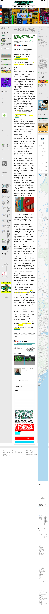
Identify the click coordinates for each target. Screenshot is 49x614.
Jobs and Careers (41, 588)
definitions (30, 343)
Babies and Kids (41, 548)
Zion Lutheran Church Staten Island (9, 221)
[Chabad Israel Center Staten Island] (4, 186)
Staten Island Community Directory (8, 36)
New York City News (42, 610)
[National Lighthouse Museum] (4, 168)
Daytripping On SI (41, 568)
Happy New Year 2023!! (18, 348)
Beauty (40, 552)
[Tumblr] (22, 45)
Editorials (40, 572)
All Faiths (8, 251)
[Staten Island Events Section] (6, 56)
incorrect (15, 344)
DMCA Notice (29, 452)
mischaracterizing (29, 344)
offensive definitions (27, 345)
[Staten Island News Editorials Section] (6, 61)
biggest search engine (20, 343)
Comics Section (41, 561)
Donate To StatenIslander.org (45, 97)
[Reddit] (15, 45)
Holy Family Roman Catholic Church (8, 191)
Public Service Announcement (41, 110)
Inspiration (40, 585)
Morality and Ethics (41, 607)
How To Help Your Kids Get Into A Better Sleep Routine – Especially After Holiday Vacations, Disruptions (30, 349)
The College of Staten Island (8, 277)
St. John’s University (8, 273)
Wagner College (8, 267)
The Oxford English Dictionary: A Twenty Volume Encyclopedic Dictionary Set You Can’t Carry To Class (46, 520)
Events (40, 577)
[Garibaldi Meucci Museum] (4, 145)
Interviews (40, 586)
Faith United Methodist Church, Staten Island (8, 216)
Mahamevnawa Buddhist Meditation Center (9, 202)
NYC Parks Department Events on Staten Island (8, 114)
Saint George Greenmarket (9, 103)
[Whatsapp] (1, 20)
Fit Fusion (40, 580)
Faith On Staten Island (18, 41)
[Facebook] (14, 45)
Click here (21, 64)
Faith (7, 187)
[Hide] (0, 23)
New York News (41, 611)
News (10, 136)
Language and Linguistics (42, 591)
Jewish (25, 344)
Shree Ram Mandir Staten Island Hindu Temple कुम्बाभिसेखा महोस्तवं (9, 209)
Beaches (40, 551)
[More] (23, 45)
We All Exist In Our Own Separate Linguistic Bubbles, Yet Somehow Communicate (45, 510)
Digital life (40, 569)
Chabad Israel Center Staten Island (9, 185)
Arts (39, 546)
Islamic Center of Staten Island (9, 247)
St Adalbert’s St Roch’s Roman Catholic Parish (9, 241)
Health (40, 582)
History (40, 583)
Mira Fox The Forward (25, 40)
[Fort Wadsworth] (4, 163)
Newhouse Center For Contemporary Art (9, 155)
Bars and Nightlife (41, 550)
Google (33, 343)
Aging (40, 543)
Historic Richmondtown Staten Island (9, 94)
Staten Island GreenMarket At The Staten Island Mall (9, 108)
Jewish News (25, 41)
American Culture (41, 544)
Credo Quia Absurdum (42, 565)
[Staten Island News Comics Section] (6, 64)
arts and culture (41, 547)
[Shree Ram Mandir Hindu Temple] (4, 207)
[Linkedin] (1, 12)
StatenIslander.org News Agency (10, 451)
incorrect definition (20, 344)
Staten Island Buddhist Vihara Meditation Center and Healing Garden (8, 233)
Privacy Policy (29, 451)
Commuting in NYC (41, 564)
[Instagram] (18, 45)
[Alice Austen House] (4, 159)
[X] (1, 8)
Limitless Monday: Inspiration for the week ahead (43, 599)
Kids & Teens (41, 590)
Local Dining (41, 600)
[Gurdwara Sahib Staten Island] (4, 196)
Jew (23, 344)
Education (40, 573)
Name (16, 400)
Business (40, 557)
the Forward (17, 328)
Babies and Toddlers (41, 549)
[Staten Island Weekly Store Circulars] (6, 71)
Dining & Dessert (41, 570)
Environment (40, 575)
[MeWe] (1, 16)
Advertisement (6, 87)
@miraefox (20, 325)
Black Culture (41, 554)
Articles (40, 545)
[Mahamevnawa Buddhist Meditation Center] (4, 202)
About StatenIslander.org (9, 456)
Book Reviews (41, 555)
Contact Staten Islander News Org (34, 454)
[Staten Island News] (6, 54)
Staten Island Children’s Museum (8, 120)
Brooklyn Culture (41, 556)
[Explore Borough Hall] (3, 40)
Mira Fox (18, 56)
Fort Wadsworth (8, 162)
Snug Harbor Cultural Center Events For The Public (9, 126)
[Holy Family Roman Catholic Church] (4, 191)
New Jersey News (41, 609)
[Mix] (1, 18)
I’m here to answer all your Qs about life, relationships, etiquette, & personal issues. (46, 490)
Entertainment (41, 574)
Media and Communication (42, 606)
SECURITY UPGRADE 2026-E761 (18, 431)
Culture (8, 105)
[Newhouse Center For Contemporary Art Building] (4, 155)
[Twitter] (20, 45)
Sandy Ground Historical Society (9, 176)
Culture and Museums (42, 567)
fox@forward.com (26, 323)
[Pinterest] (17, 45)
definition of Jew (26, 343)
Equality (40, 576)
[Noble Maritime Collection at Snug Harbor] (4, 151)
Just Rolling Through (42, 589)
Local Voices (40, 601)
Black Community (41, 553)
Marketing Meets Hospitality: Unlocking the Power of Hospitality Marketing (43, 604)
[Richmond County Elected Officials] (3, 44)
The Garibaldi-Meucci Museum (8, 146)
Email (16, 403)
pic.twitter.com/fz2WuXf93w (20, 114)
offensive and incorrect (20, 345)
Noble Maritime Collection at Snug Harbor (8, 151)
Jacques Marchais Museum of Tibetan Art (8, 172)
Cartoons (40, 558)
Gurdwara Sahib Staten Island (8, 196)
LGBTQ (40, 597)
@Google (19, 110)
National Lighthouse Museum (8, 168)
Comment (16, 390)
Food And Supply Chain (42, 581)
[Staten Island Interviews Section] (6, 59)
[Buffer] (19, 45)
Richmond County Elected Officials (8, 44)
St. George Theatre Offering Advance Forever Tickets (8, 133)
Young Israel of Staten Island (8, 226)
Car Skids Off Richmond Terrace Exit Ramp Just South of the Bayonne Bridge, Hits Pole (45, 534)
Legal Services (41, 596)
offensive (15, 345)
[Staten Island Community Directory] (3, 35)
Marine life (40, 602)
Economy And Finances (42, 571)
